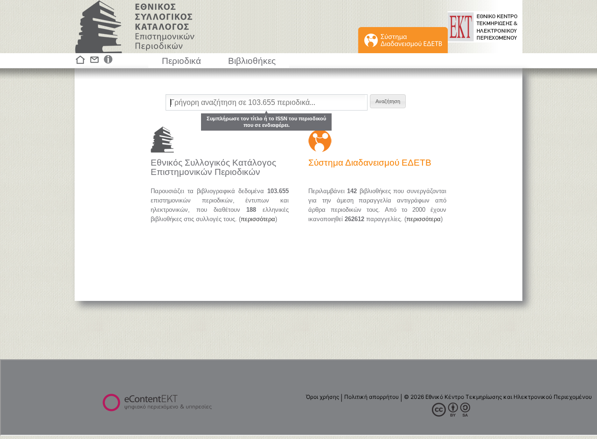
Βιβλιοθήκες (252, 61)
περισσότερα (258, 219)
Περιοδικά (181, 61)
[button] (388, 101)
